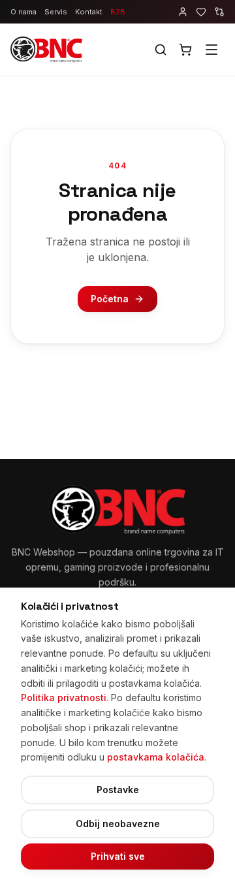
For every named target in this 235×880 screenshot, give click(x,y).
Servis (55, 11)
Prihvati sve (118, 856)
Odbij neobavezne (118, 823)
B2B (117, 11)
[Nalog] (183, 12)
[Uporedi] (219, 12)
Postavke (118, 789)
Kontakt (88, 11)
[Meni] (211, 50)
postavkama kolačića (155, 756)
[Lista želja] (201, 12)
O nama (23, 11)
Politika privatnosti (63, 697)
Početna (110, 298)
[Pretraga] (160, 49)
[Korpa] (185, 49)
